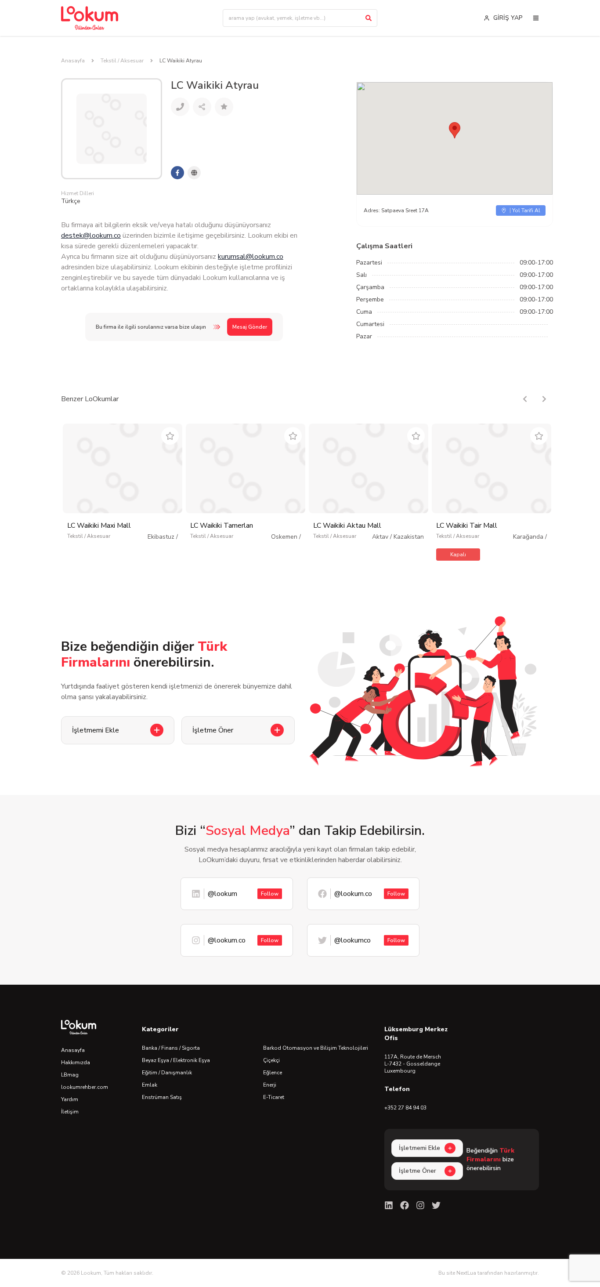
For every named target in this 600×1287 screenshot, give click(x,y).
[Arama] (368, 18)
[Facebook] (404, 1205)
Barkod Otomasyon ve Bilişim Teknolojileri (315, 1047)
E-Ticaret (273, 1097)
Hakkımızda (75, 1062)
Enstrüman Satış (162, 1097)
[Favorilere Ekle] (170, 436)
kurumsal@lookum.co (250, 256)
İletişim (70, 1111)
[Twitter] (436, 1205)
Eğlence (272, 1072)
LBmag (70, 1074)
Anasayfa (73, 60)
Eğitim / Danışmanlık (167, 1072)
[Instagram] (420, 1205)
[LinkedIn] (388, 1205)
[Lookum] (89, 18)
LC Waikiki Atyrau (180, 60)
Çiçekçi (271, 1060)
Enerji (269, 1084)
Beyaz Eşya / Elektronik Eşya (176, 1060)
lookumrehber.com (84, 1087)
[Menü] (536, 18)
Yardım (69, 1099)
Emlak (149, 1084)
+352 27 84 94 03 (405, 1107)
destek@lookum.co (91, 235)
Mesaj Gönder (249, 326)
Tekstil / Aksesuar (122, 60)
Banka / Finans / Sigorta (171, 1047)
